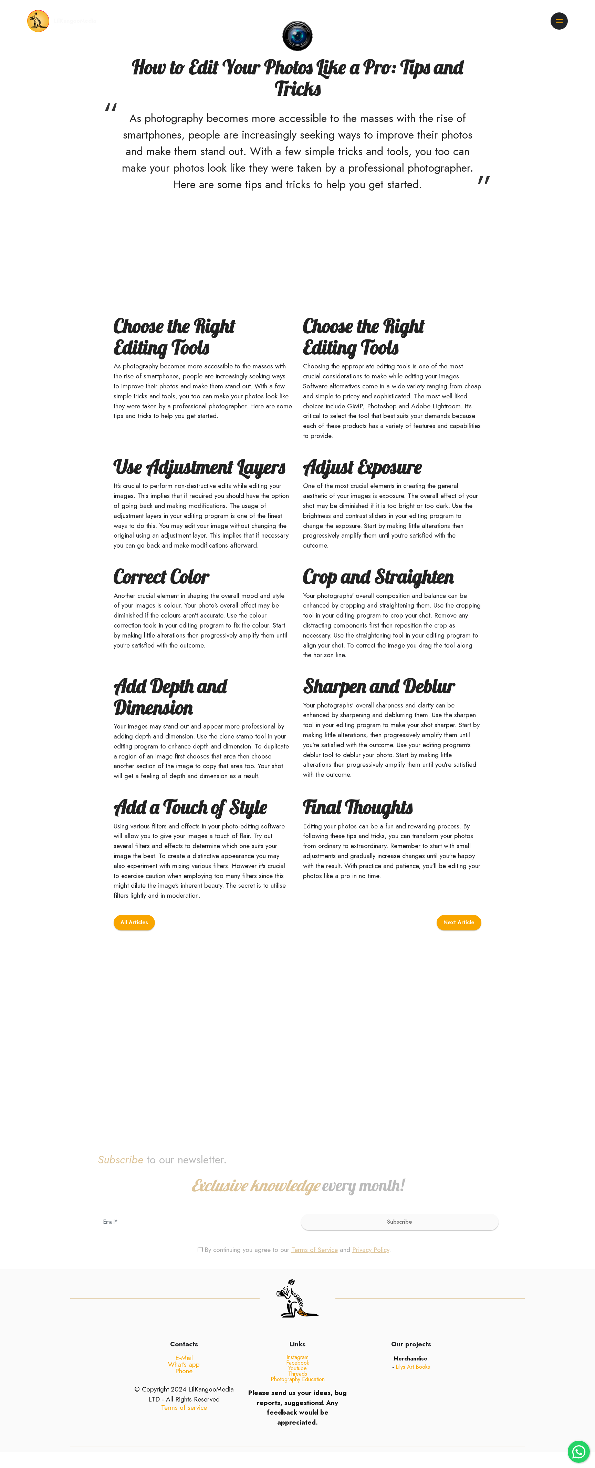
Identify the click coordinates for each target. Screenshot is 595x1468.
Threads (297, 1374)
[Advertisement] (206, 251)
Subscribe (399, 1222)
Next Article (458, 922)
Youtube (297, 1368)
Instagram (297, 1357)
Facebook (297, 1363)
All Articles (134, 922)
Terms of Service (314, 1249)
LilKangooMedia (75, 21)
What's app (184, 1364)
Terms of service (184, 1407)
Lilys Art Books (413, 1367)
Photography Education (298, 1379)
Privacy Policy (370, 1249)
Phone (183, 1371)
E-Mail (184, 1358)
